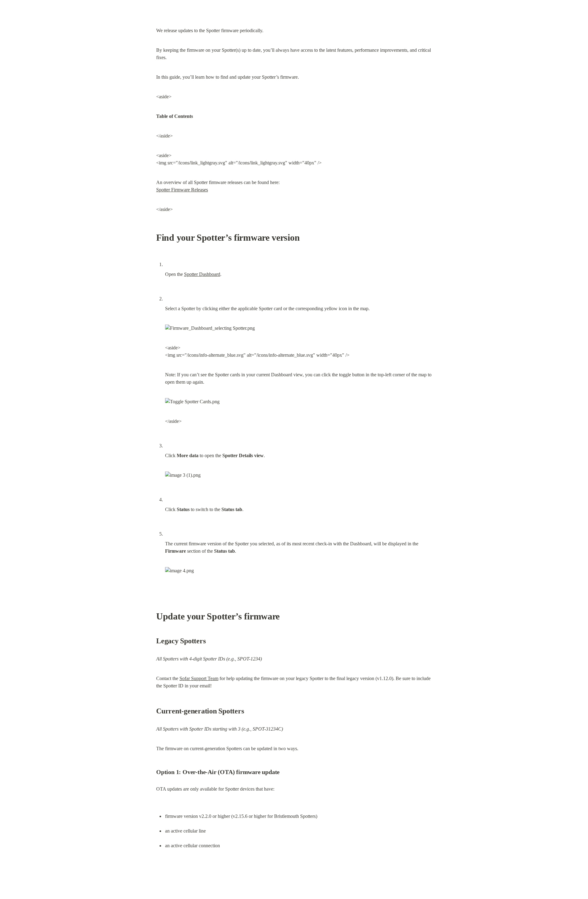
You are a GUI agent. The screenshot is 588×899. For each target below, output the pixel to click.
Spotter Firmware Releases (182, 189)
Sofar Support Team (198, 678)
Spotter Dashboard (202, 274)
